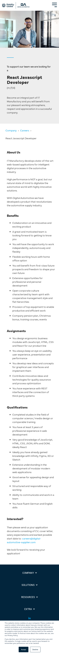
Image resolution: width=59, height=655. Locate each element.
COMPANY (28, 572)
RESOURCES (28, 597)
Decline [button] (35, 649)
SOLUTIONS (28, 585)
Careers (24, 130)
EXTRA (28, 609)
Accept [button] (23, 649)
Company (11, 130)
